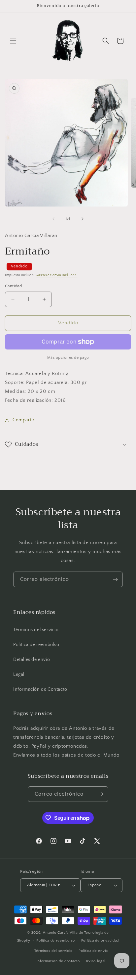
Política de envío (93, 951)
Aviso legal (96, 961)
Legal (18, 674)
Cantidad (13, 286)
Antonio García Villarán (63, 933)
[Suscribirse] (115, 579)
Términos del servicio (36, 629)
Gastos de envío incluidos (56, 275)
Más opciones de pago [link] (68, 357)
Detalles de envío (31, 659)
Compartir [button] (23, 420)
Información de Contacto (40, 689)
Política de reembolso (36, 644)
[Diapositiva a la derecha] (82, 218)
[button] (13, 40)
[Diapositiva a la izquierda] (53, 218)
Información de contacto (58, 961)
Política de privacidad (100, 941)
